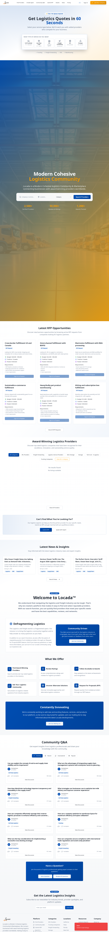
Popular (73, 756)
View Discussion (29, 779)
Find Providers (20, 2)
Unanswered (61, 756)
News (63, 2)
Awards (57, 2)
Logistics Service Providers (55, 455)
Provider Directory (84, 927)
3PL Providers (25, 455)
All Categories (14, 455)
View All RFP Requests (54, 430)
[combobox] (63, 197)
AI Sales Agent (30, 2)
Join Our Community (77, 641)
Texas (65, 925)
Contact (96, 925)
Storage (80, 455)
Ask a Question (45, 876)
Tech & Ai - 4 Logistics (93, 455)
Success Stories (83, 930)
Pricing (69, 2)
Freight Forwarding (38, 455)
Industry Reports (83, 922)
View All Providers (54, 507)
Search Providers (82, 197)
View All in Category (62, 459)
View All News (53, 579)
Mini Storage (70, 455)
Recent (49, 756)
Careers (96, 927)
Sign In (86, 2)
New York (66, 930)
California (66, 922)
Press (95, 930)
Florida (65, 927)
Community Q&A (40, 2)
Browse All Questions (62, 876)
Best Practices (83, 925)
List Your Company (99, 2)
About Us (96, 922)
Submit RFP (50, 2)
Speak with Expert (61, 530)
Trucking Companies (47, 459)
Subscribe (69, 907)
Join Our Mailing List (54, 723)
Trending (38, 756)
